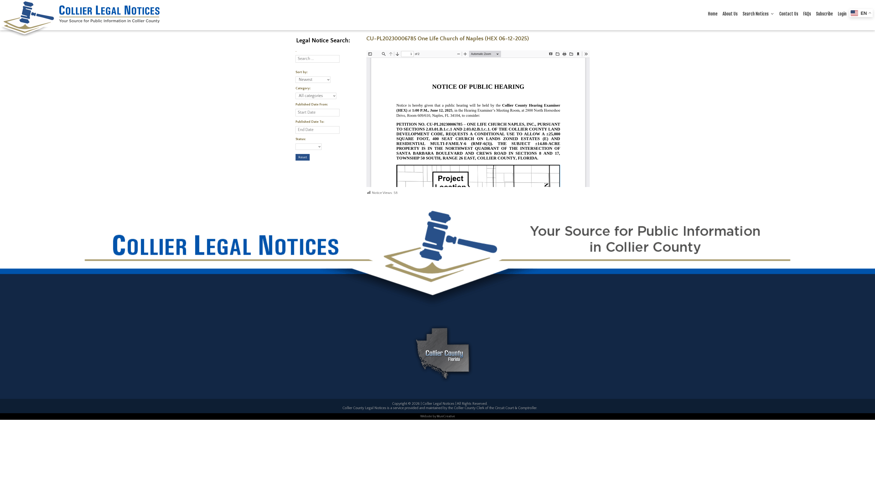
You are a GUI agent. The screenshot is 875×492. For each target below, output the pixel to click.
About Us (730, 14)
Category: (303, 88)
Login (842, 14)
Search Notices (756, 14)
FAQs (807, 14)
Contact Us (788, 14)
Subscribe (824, 14)
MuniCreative (446, 416)
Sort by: (302, 72)
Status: (301, 139)
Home (713, 14)
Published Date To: (310, 122)
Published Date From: (312, 104)
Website (426, 416)
